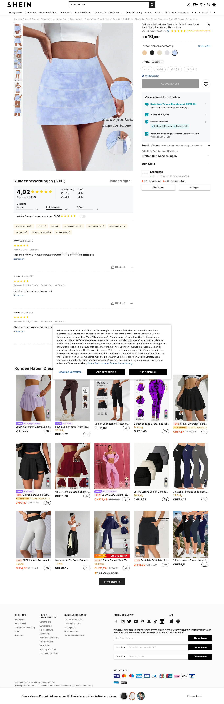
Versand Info (45, 622)
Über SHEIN (20, 623)
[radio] (144, 53)
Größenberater (46, 642)
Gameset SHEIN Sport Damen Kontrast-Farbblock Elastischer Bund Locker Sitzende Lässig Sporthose (72, 560)
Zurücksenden (46, 626)
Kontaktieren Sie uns (73, 620)
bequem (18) (21, 232)
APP (171, 615)
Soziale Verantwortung (25, 627)
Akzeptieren (121, 670)
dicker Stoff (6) (63, 232)
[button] (208, 5)
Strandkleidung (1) (24, 226)
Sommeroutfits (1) (96, 226)
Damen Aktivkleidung (51, 19)
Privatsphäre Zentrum (24, 686)
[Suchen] (152, 4)
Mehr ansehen (112, 581)
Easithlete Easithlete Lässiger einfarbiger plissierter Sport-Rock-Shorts (151, 560)
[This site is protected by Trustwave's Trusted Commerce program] (116, 682)
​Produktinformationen (49, 653)
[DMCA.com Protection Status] (124, 682)
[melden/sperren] (131, 267)
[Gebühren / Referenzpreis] (159, 37)
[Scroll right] (214, 12)
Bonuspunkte (70, 627)
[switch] (83, 216)
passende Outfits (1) (73, 226)
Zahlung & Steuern (72, 623)
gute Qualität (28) (117, 226)
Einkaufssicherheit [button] (159, 122)
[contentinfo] (163, 676)
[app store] (171, 623)
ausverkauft (170, 83)
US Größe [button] (156, 62)
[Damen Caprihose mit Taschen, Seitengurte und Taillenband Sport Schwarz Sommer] (112, 398)
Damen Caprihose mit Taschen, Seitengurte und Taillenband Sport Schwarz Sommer (112, 423)
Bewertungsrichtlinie (25, 197)
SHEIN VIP (45, 645)
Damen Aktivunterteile (73, 19)
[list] (140, 621)
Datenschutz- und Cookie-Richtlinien (54, 686)
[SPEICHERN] (206, 83)
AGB (17, 631)
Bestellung (44, 634)
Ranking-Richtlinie (48, 649)
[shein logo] (19, 4)
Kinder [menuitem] (148, 12)
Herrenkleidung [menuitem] (134, 12)
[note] (112, 556)
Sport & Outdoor (31, 19)
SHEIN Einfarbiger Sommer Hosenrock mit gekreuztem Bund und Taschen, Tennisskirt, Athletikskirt (191, 423)
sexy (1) (55, 226)
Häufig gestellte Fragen (74, 635)
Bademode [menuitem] (66, 12)
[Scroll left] (210, 12)
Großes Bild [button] (204, 46)
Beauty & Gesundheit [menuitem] (202, 12)
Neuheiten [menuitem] (30, 12)
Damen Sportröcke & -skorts (98, 19)
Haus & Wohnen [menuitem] (82, 12)
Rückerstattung (46, 630)
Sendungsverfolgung (49, 638)
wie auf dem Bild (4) (41, 232)
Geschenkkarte (71, 631)
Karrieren (19, 635)
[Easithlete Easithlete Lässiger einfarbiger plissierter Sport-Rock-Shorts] (151, 534)
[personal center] (189, 5)
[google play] (178, 623)
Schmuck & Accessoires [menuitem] (176, 12)
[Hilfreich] (113, 267)
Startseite (18, 19)
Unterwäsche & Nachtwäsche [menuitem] (108, 12)
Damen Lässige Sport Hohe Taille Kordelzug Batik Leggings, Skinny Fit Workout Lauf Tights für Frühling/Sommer (151, 423)
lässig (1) (42, 226)
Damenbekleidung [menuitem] (48, 12)
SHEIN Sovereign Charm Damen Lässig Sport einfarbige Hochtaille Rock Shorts (33, 426)
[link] (195, 4)
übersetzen (19, 259)
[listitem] (33, 406)
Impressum (20, 620)
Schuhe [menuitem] (158, 12)
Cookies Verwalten (82, 686)
